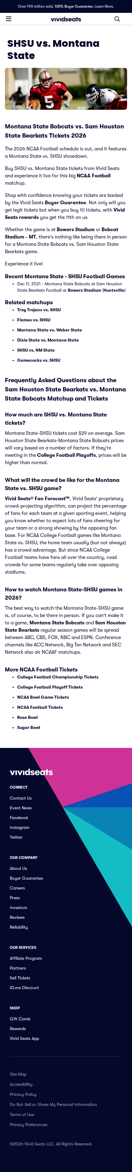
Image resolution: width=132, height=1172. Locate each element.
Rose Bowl (27, 717)
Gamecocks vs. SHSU (38, 360)
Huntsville (113, 290)
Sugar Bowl (28, 727)
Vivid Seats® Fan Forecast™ (37, 498)
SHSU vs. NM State (36, 350)
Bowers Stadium (76, 229)
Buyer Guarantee (65, 202)
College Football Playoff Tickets (50, 687)
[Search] (117, 19)
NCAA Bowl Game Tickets (43, 697)
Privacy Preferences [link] (28, 1124)
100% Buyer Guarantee (74, 6)
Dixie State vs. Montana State (48, 340)
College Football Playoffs (66, 455)
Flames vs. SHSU (33, 319)
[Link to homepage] (66, 19)
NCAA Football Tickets (40, 707)
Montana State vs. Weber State (49, 329)
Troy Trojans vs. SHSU (39, 309)
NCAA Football (94, 176)
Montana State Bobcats (56, 623)
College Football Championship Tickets (58, 677)
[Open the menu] (8, 18)
